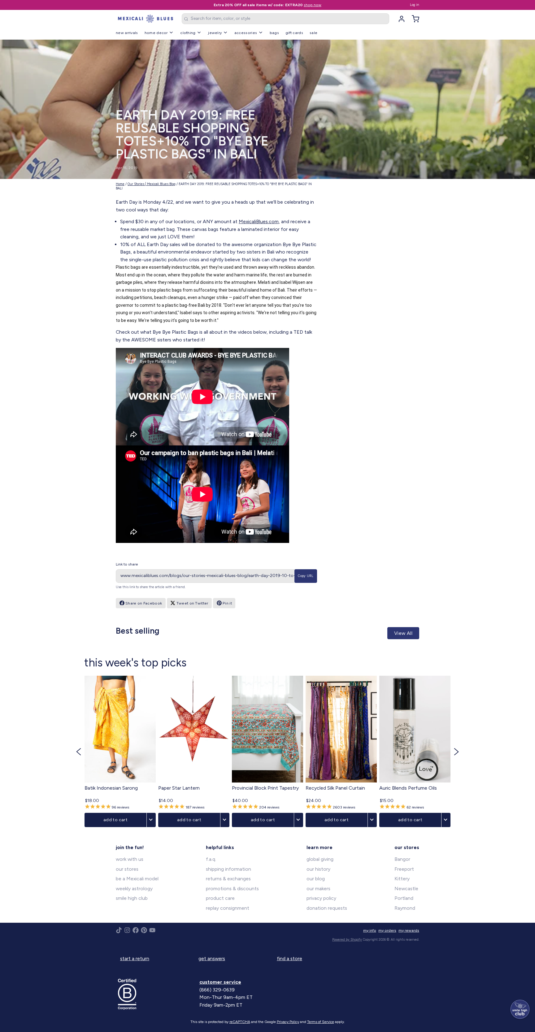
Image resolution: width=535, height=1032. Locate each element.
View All (403, 633)
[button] (78, 751)
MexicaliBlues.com (259, 221)
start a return (134, 958)
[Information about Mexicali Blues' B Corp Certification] (156, 994)
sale (313, 32)
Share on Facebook (143, 603)
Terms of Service (320, 1022)
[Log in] (399, 19)
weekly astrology (134, 888)
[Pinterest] (144, 930)
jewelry (215, 32)
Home (120, 184)
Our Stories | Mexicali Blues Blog (152, 184)
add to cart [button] (115, 819)
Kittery (402, 879)
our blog (316, 879)
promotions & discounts (232, 888)
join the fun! (130, 847)
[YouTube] (152, 930)
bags (274, 32)
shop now (312, 4)
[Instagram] (127, 930)
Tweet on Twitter (192, 603)
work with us (129, 859)
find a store (289, 958)
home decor (156, 32)
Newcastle (406, 888)
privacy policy (321, 898)
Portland (403, 898)
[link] (120, 751)
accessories (245, 32)
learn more (320, 847)
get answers (211, 958)
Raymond (404, 908)
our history (318, 869)
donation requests (327, 908)
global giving (320, 859)
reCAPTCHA (239, 1022)
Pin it (227, 603)
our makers (318, 888)
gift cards (294, 32)
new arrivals (127, 32)
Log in (414, 5)
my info (369, 930)
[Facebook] (136, 930)
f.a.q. (211, 859)
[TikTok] (119, 930)
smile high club (132, 898)
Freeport (404, 869)
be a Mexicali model (137, 879)
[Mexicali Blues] (145, 19)
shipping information (228, 869)
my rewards (408, 930)
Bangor (402, 859)
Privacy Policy (288, 1022)
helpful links (220, 847)
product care (220, 898)
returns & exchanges (228, 879)
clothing (187, 32)
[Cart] (413, 19)
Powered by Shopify (347, 940)
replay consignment (227, 908)
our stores (127, 869)
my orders (387, 930)
